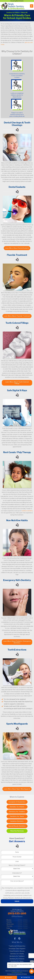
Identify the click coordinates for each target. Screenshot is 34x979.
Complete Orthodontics (17, 802)
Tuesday (9, 922)
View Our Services (17, 831)
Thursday (9, 926)
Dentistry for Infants (17, 807)
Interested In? (17, 873)
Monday (8, 920)
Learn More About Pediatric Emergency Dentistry (17, 642)
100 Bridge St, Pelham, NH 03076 (17, 910)
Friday (8, 928)
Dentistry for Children (17, 959)
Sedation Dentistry (17, 821)
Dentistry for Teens (17, 816)
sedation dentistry (27, 511)
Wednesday (10, 924)
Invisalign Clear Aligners (17, 948)
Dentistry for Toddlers (17, 811)
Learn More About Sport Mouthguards (17, 789)
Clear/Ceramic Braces (17, 951)
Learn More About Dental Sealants (17, 248)
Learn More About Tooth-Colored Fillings (17, 382)
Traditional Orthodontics (17, 946)
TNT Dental (24, 974)
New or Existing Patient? (17, 865)
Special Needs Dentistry (17, 826)
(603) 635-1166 (17, 913)
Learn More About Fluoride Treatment (17, 316)
